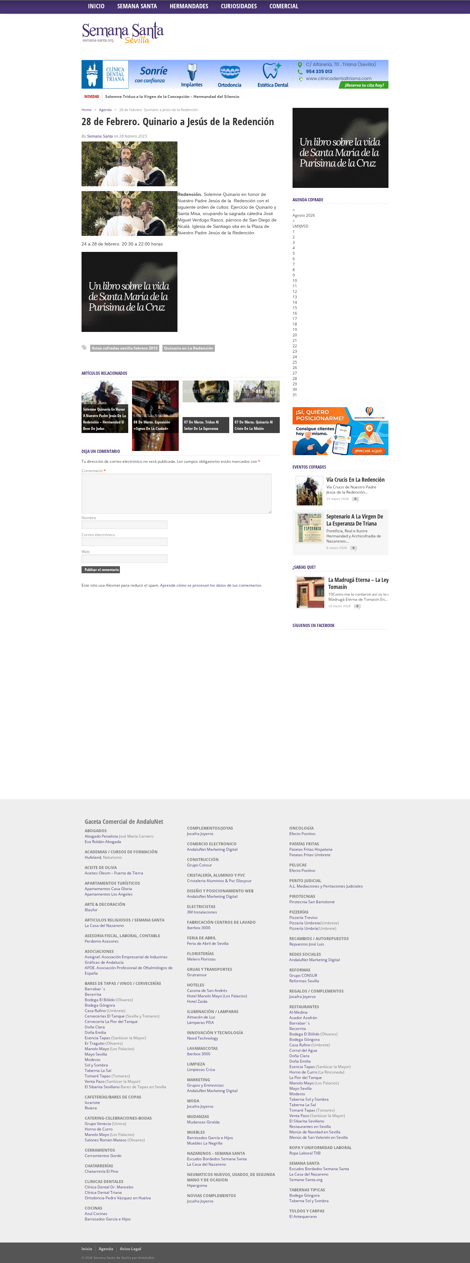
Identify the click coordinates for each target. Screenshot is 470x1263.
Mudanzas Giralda (203, 1122)
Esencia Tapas (97, 1038)
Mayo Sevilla (96, 1054)
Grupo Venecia (98, 1123)
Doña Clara (95, 1027)
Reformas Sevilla (304, 981)
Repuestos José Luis (306, 944)
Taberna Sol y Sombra (309, 1099)
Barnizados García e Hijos (108, 1219)
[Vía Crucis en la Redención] (309, 504)
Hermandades (189, 6)
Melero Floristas (201, 959)
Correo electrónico (98, 534)
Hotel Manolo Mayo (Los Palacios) (217, 996)
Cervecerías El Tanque (105, 1016)
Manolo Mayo (97, 1048)
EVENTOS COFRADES (309, 467)
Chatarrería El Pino (101, 1171)
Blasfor (91, 910)
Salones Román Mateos (106, 1140)
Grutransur (197, 974)
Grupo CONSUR (303, 975)
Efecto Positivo (302, 833)
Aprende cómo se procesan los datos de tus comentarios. (211, 585)
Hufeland (93, 857)
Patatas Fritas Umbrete (310, 854)
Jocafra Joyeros (200, 833)
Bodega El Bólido (100, 999)
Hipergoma (197, 1185)
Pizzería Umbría (303, 928)
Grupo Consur (199, 865)
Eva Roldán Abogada (103, 841)
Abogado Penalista (101, 836)
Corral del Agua (303, 1050)
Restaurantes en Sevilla (310, 1126)
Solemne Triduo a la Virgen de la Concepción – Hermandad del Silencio (172, 97)
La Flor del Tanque (305, 1077)
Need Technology (202, 1038)
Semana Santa (137, 6)
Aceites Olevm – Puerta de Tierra (114, 873)
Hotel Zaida (197, 1001)
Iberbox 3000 (198, 927)
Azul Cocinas (96, 1213)
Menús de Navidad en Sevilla (315, 1132)
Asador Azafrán (303, 1017)
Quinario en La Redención (188, 348)
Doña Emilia (95, 1032)
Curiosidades (239, 6)
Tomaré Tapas (98, 1076)
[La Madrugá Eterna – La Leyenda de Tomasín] (310, 607)
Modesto (92, 1059)
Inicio (96, 6)
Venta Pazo (95, 1081)
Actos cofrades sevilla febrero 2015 (125, 348)
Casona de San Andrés (207, 990)
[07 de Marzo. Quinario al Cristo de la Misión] (256, 400)
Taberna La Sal (98, 1070)
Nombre (89, 517)
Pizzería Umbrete (304, 923)
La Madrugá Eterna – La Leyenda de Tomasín (367, 583)
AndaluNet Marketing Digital (212, 849)
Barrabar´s (95, 989)
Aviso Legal (130, 1248)
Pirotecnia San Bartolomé (312, 902)
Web (86, 551)
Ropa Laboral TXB (305, 1153)
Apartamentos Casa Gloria (108, 888)
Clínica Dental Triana (103, 1192)
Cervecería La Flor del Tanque (111, 1021)
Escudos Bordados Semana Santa (217, 1159)
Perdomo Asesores (102, 941)
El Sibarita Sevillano (102, 1087)
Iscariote (92, 1102)
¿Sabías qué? (304, 567)
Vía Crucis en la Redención (355, 479)
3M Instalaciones (202, 912)
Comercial (284, 6)
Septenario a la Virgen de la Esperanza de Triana (354, 520)
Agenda (105, 109)
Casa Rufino (95, 1010)
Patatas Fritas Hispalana (311, 849)
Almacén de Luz (201, 1017)
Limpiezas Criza (201, 1069)
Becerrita (93, 994)
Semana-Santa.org (306, 1179)
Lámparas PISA (200, 1022)
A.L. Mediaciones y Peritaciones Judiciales (326, 886)
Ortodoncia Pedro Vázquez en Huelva (118, 1198)
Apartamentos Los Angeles (109, 894)
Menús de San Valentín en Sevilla (318, 1137)
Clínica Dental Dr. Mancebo (109, 1187)
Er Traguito (95, 1043)
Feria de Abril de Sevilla (208, 943)
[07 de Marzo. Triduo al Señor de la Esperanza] (206, 400)
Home (86, 109)
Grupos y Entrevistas (205, 1085)
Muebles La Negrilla (205, 1143)
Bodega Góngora (100, 1005)
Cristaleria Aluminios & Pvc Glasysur (219, 880)
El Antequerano (303, 1216)
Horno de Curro (99, 1129)
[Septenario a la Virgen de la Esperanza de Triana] (309, 540)
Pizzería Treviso (303, 917)
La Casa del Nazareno (104, 925)
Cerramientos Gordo (103, 1155)
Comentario (94, 470)
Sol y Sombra (96, 1065)
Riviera (91, 1108)
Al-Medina (298, 1012)
